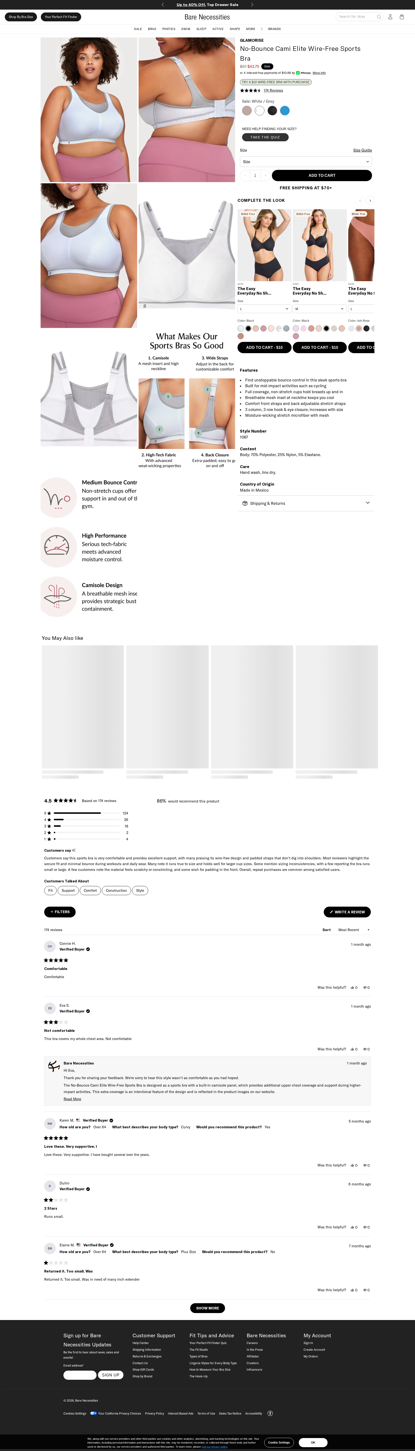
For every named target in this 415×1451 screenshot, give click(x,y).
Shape (235, 29)
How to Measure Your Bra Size (210, 1369)
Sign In (308, 1343)
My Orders (311, 1356)
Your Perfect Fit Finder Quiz (208, 1343)
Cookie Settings (279, 1442)
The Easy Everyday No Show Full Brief (255, 291)
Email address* (73, 1365)
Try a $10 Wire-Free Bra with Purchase (276, 82)
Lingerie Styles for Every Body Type (213, 1363)
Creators (253, 1363)
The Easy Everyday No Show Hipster (311, 291)
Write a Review (352, 913)
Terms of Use (206, 1413)
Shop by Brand (142, 1376)
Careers (252, 1343)
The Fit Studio (198, 1349)
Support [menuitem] (68, 890)
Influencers (254, 1369)
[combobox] (306, 161)
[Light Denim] (285, 114)
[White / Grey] (259, 114)
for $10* (207, 4)
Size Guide (362, 150)
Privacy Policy (154, 1413)
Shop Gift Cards (143, 1369)
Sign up (111, 1375)
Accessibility (253, 1413)
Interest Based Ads (180, 1413)
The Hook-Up (198, 1376)
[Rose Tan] (247, 114)
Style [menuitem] (140, 890)
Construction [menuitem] (116, 890)
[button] (402, 16)
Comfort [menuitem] (90, 890)
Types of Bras (198, 1356)
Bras (152, 29)
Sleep (201, 29)
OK (313, 1442)
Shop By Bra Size (21, 17)
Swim (185, 29)
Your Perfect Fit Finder (61, 17)
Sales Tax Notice (230, 1413)
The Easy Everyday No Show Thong (366, 291)
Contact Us (140, 1363)
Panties (169, 29)
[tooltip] (73, 850)
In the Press (255, 1349)
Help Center (141, 1343)
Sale (138, 29)
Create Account (314, 1349)
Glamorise (252, 40)
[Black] (272, 114)
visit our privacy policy (214, 1446)
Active (218, 29)
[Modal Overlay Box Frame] (278, 135)
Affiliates (253, 1356)
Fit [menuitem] (50, 890)
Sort (327, 930)
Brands (274, 29)
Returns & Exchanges (147, 1356)
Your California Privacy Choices (119, 1413)
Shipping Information (147, 1349)
